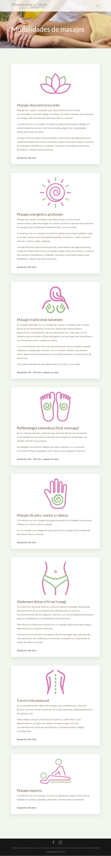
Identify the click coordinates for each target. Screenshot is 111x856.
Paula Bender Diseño (55, 852)
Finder (95, 848)
